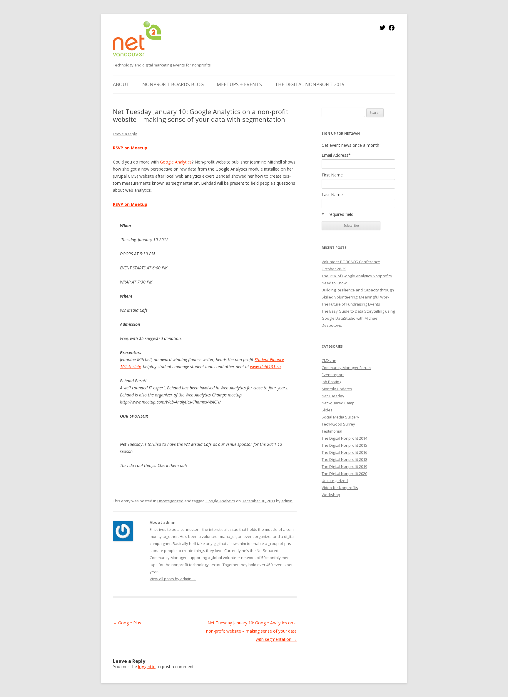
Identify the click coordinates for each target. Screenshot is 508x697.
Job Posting (331, 381)
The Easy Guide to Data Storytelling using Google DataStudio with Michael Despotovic (358, 318)
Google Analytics (176, 162)
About (121, 84)
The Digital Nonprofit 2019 (310, 84)
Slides (327, 410)
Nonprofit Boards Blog (173, 84)
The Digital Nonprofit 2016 (344, 452)
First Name (332, 175)
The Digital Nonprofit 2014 (344, 438)
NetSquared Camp (338, 403)
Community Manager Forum (346, 367)
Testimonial (332, 431)
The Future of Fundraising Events (351, 304)
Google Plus (127, 623)
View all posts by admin (173, 578)
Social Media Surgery (340, 417)
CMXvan (329, 360)
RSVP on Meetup (130, 148)
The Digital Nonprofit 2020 (344, 473)
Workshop (331, 494)
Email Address (336, 155)
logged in (147, 666)
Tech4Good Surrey (338, 424)
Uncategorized (170, 500)
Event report (333, 374)
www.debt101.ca (265, 366)
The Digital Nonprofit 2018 (344, 459)
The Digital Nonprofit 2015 (344, 445)
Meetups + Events (239, 84)
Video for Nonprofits (340, 487)
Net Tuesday (333, 395)
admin (287, 500)
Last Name (332, 195)
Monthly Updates (337, 388)
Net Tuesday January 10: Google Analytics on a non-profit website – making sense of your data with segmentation (251, 631)
